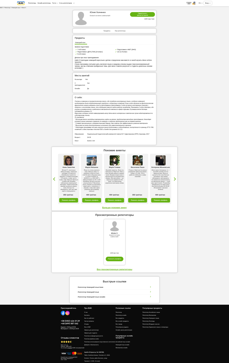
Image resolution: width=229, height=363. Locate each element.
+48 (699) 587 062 (69, 324)
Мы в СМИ (87, 327)
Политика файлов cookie (91, 339)
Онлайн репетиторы (44, 3)
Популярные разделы (122, 327)
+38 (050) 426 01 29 (70, 321)
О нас (86, 312)
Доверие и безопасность (91, 344)
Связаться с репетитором (142, 14)
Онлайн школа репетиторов (124, 330)
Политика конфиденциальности (93, 336)
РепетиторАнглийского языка (151, 312)
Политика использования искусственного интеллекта (99, 341)
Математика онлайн (121, 347)
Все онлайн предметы (122, 321)
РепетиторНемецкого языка (150, 318)
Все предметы (120, 318)
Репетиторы (32, 3)
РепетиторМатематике (149, 315)
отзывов (69, 347)
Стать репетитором (65, 3)
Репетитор (119, 312)
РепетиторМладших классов (150, 324)
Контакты (87, 315)
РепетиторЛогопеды (148, 321)
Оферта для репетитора (91, 330)
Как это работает (89, 318)
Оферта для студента (90, 333)
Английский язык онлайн (123, 341)
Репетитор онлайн (121, 315)
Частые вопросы (89, 321)
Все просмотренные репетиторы (114, 269)
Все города (119, 324)
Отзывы (86, 324)
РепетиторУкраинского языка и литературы (155, 327)
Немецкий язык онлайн (122, 344)
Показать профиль (68, 200)
